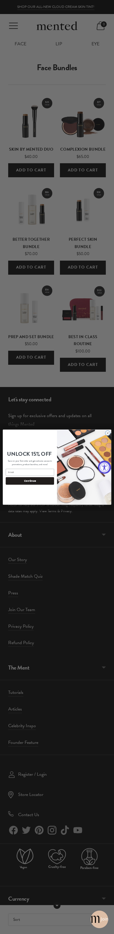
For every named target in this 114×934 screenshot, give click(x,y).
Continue (30, 480)
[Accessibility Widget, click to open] (104, 467)
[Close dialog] (107, 433)
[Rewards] (99, 919)
